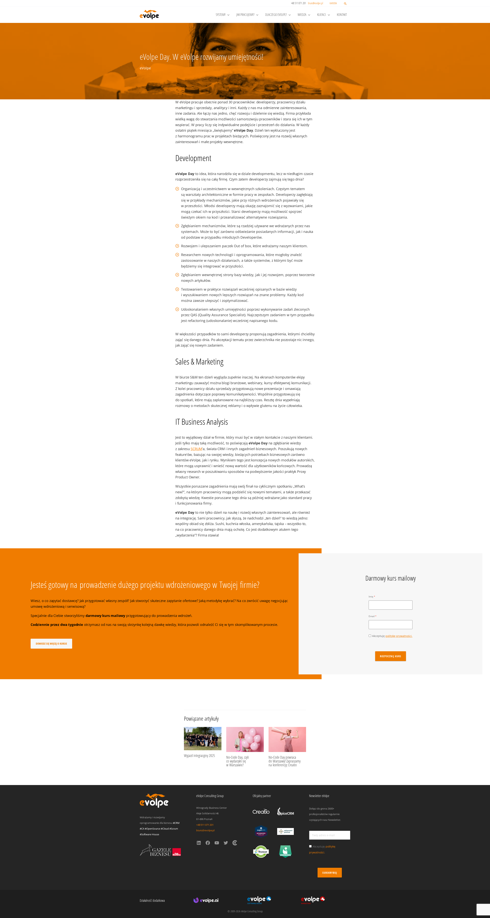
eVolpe (145, 68)
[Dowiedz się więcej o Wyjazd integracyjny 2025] (202, 738)
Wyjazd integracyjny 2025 (199, 755)
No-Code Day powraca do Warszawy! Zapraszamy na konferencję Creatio (285, 761)
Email (372, 616)
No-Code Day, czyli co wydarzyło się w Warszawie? (237, 761)
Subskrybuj (329, 872)
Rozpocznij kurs (390, 656)
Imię (371, 596)
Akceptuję (392, 636)
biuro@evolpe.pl (315, 3)
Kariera (333, 3)
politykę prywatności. (398, 636)
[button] (345, 4)
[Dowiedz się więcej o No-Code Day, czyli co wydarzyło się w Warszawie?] (245, 739)
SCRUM (196, 448)
